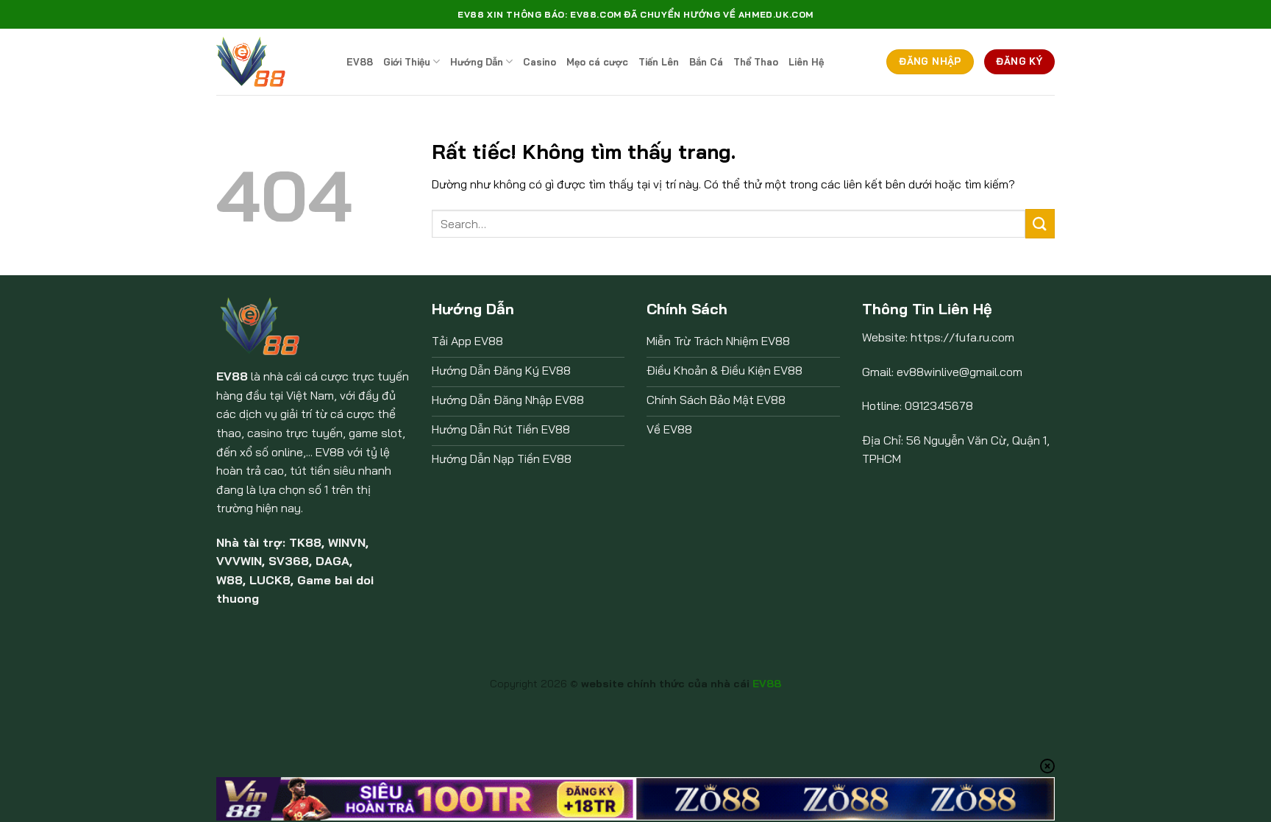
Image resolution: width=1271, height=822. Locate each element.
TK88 (305, 542)
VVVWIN (239, 560)
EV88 (359, 62)
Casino (539, 62)
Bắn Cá (706, 62)
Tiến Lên (658, 62)
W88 (229, 580)
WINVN (347, 542)
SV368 (288, 560)
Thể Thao (755, 62)
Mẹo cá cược (597, 62)
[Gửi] (1040, 223)
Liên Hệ (806, 62)
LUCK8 (270, 580)
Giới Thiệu (406, 62)
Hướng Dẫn (476, 62)
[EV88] (270, 62)
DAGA (332, 560)
